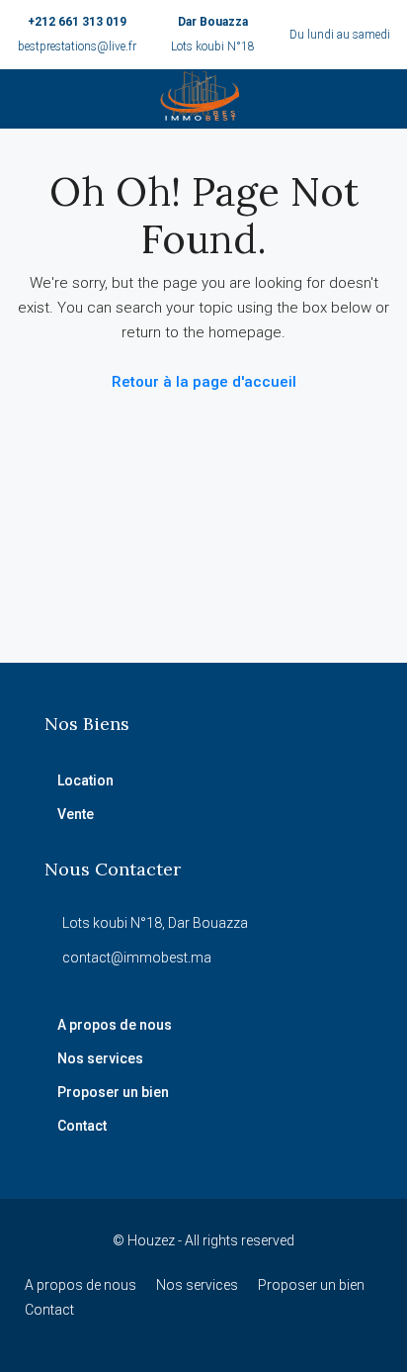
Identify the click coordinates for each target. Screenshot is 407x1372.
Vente (75, 814)
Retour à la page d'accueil (204, 382)
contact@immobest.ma (136, 957)
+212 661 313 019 (77, 22)
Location (85, 780)
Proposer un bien (113, 1092)
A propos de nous (114, 1025)
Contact (82, 1126)
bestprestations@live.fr (77, 46)
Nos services (100, 1058)
